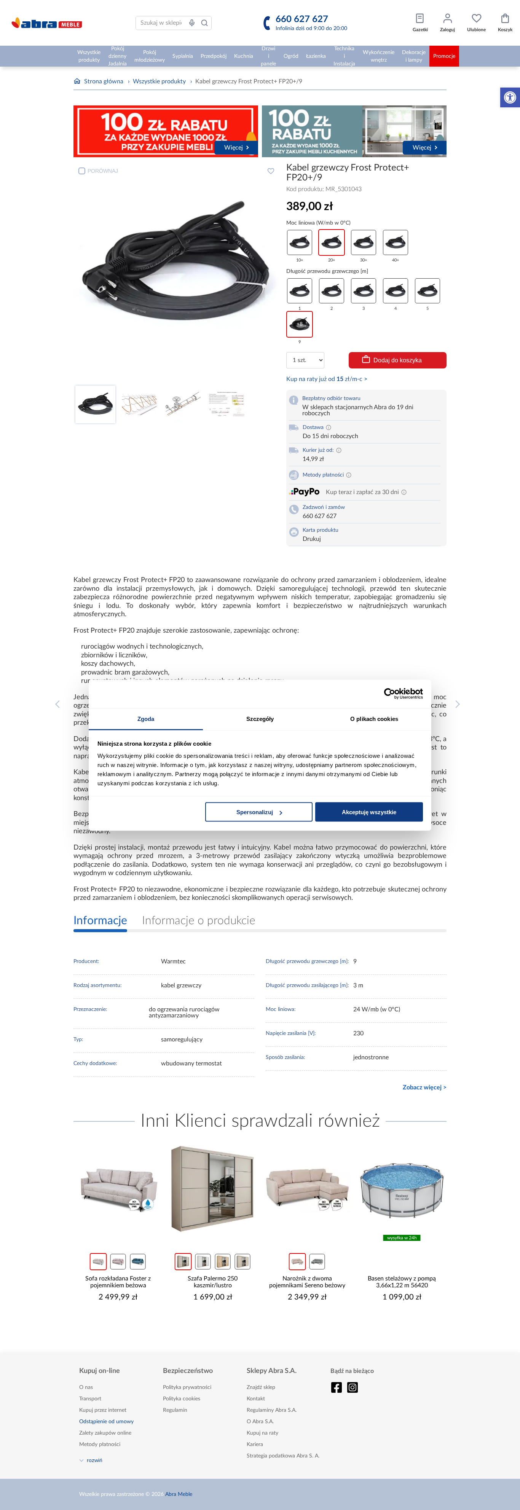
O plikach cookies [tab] (374, 718)
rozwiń (94, 1460)
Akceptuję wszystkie (369, 812)
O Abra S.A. (260, 1421)
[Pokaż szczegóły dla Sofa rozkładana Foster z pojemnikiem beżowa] (118, 1189)
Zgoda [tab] (146, 718)
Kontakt (256, 1399)
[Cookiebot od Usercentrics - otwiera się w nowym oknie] (389, 694)
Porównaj (103, 171)
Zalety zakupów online (105, 1433)
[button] (510, 97)
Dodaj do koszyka (397, 360)
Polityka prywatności (187, 1387)
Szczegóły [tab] (260, 718)
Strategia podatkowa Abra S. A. (283, 1456)
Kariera (255, 1444)
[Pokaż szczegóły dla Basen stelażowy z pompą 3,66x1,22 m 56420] (402, 1189)
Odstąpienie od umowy (106, 1421)
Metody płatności (99, 1444)
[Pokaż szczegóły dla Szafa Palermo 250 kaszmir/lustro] (213, 1189)
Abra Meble (178, 1494)
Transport (90, 1399)
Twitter (352, 1387)
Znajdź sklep (261, 1387)
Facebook (336, 1387)
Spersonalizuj (254, 812)
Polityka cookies (181, 1399)
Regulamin (175, 1410)
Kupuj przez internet (102, 1410)
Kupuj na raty (262, 1433)
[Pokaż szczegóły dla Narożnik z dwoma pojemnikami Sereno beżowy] (307, 1189)
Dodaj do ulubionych (271, 171)
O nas (86, 1387)
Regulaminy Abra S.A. (272, 1410)
